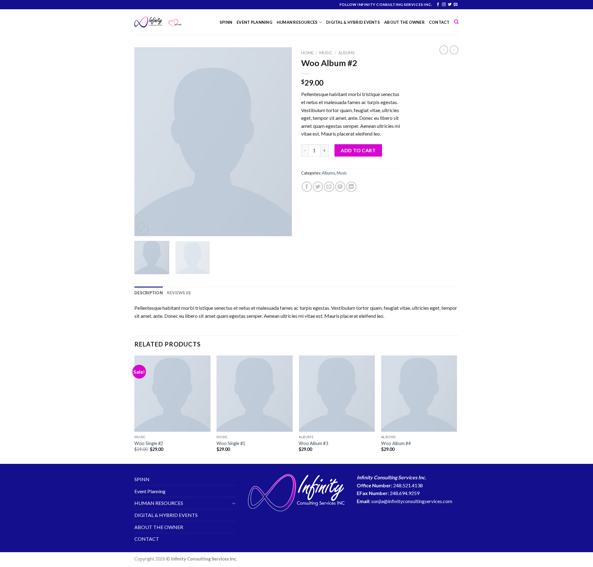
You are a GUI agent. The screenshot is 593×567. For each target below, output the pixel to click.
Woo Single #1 (231, 443)
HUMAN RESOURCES (297, 22)
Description (148, 292)
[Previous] (145, 142)
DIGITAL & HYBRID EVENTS (353, 22)
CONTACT (439, 22)
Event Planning (254, 22)
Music (325, 52)
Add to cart (358, 150)
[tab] (148, 293)
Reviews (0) (179, 292)
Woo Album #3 (313, 443)
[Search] (456, 22)
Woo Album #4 (395, 443)
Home (307, 52)
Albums (346, 52)
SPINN (226, 22)
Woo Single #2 (148, 443)
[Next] (281, 142)
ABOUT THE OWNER (404, 22)
